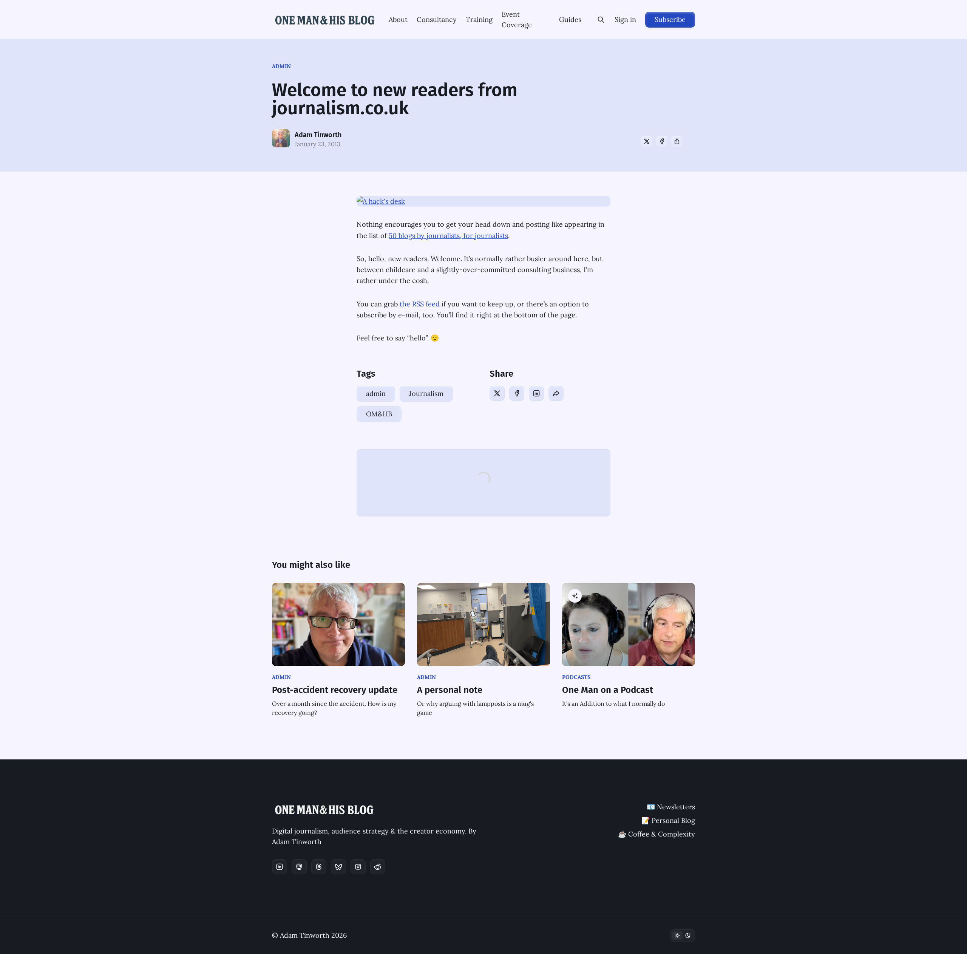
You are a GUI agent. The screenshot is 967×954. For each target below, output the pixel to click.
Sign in (625, 19)
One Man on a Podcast (607, 690)
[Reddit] (377, 866)
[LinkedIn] (536, 393)
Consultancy (437, 19)
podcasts (576, 677)
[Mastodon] (299, 866)
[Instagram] (358, 866)
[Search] (601, 19)
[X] (647, 141)
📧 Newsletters (671, 806)
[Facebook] (662, 141)
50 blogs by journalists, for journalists (448, 235)
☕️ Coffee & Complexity (656, 834)
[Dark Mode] (682, 935)
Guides (570, 19)
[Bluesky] (338, 866)
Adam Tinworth (318, 135)
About (398, 19)
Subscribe (670, 19)
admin (281, 66)
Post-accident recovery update (334, 690)
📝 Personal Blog (668, 820)
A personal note (449, 690)
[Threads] (318, 866)
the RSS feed (420, 304)
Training (479, 19)
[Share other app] (677, 141)
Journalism (426, 393)
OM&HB (379, 414)
